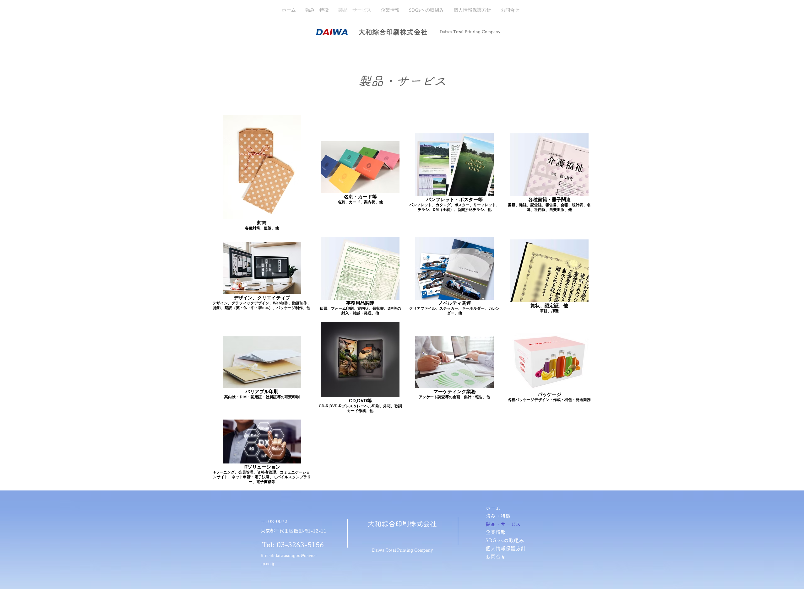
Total (458, 32)
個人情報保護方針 (506, 548)
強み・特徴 (498, 515)
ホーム (493, 507)
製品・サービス (503, 524)
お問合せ (496, 556)
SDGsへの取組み (505, 540)
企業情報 (496, 532)
